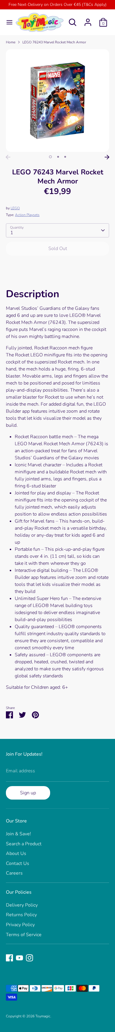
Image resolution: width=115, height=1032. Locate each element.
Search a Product (24, 844)
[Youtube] (19, 957)
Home (10, 42)
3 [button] (65, 157)
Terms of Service (24, 934)
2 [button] (58, 157)
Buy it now (57, 266)
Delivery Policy (22, 905)
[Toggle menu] (7, 22)
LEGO (15, 208)
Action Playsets (27, 214)
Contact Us (17, 863)
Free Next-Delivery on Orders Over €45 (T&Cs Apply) (57, 4)
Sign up (28, 793)
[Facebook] (9, 957)
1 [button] (50, 156)
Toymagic (42, 1016)
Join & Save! (18, 834)
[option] (57, 100)
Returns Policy (21, 915)
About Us (16, 853)
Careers (14, 873)
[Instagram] (29, 957)
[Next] (107, 157)
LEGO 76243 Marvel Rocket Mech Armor (54, 42)
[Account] (88, 20)
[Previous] (7, 157)
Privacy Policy (20, 925)
